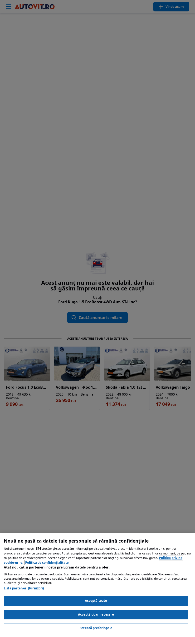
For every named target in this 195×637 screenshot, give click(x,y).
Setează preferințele (96, 628)
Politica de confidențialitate (47, 562)
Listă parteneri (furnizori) (24, 588)
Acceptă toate (96, 600)
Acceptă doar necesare (96, 614)
